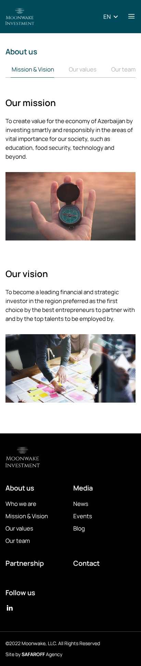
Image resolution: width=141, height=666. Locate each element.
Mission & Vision (32, 69)
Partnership (24, 563)
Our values (82, 69)
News (80, 504)
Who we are (20, 504)
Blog (79, 528)
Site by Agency (33, 654)
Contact (86, 563)
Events (82, 516)
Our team (123, 69)
